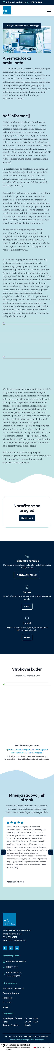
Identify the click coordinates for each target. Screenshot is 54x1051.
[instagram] (11, 948)
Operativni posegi (11, 993)
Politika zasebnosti (36, 1039)
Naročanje (7, 997)
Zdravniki (7, 1002)
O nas (5, 1007)
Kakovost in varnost (18, 1039)
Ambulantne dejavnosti (13, 988)
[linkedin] (17, 948)
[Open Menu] (49, 10)
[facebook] (5, 948)
